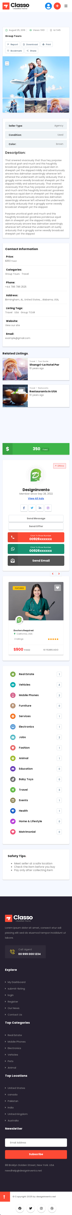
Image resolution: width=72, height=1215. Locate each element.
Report (14, 44)
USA (16, 312)
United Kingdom (18, 1114)
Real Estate (15, 1035)
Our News (13, 1008)
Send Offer (36, 526)
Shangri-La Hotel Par (44, 365)
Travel (25, 274)
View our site (12, 325)
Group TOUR (28, 312)
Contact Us (15, 1014)
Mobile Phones (17, 1041)
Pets (10, 1061)
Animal (12, 1067)
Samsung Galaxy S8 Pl (29, 630)
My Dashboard (16, 982)
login (11, 995)
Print (48, 44)
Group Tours (12, 274)
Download (32, 44)
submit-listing (16, 988)
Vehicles (13, 1054)
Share (32, 50)
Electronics (14, 1048)
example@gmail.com (17, 338)
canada (12, 1094)
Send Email (41, 560)
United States (16, 1088)
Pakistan (13, 1101)
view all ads (36, 498)
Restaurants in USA (43, 391)
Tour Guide (43, 361)
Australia (13, 1120)
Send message (36, 518)
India (11, 1107)
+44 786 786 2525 (15, 286)
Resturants (43, 388)
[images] (36, 77)
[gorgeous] (56, 639)
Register (13, 1001)
